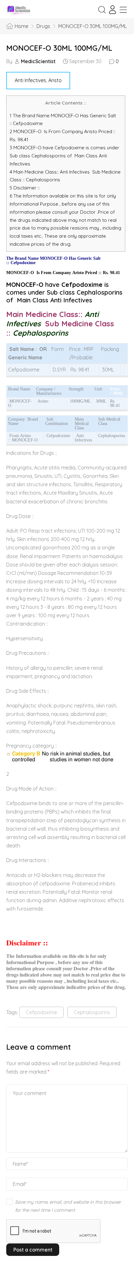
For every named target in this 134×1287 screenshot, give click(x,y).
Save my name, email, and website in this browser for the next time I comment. (68, 1206)
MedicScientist (38, 61)
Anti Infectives (30, 80)
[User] (112, 9)
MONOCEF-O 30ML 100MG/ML (59, 48)
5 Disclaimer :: (25, 188)
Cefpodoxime (41, 1012)
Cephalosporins (92, 1012)
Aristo (55, 80)
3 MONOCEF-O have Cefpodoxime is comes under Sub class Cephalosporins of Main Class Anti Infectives (64, 156)
